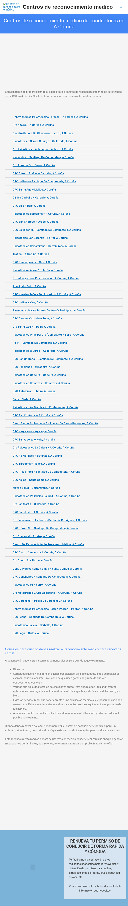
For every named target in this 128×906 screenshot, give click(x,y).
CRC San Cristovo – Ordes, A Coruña (35, 221)
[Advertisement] (64, 58)
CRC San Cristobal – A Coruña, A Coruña (38, 415)
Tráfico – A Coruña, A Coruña (31, 254)
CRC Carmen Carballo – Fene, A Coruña (37, 318)
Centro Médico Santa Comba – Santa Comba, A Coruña (47, 568)
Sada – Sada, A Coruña (27, 399)
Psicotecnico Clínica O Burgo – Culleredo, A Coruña (45, 141)
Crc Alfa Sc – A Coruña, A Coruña (33, 125)
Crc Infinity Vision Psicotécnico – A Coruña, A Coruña (46, 278)
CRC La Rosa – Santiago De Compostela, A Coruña (44, 181)
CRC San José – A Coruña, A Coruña (35, 512)
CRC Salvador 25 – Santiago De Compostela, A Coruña (47, 229)
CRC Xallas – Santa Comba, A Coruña (36, 479)
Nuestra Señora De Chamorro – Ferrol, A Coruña (43, 133)
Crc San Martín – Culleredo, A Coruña (36, 504)
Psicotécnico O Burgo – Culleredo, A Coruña (40, 350)
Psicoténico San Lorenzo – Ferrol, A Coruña (40, 237)
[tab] (64, 117)
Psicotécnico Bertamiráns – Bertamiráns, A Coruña (44, 246)
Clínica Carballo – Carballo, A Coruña (35, 197)
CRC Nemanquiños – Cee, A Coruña (35, 262)
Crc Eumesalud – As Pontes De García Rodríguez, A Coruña (50, 520)
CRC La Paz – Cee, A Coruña (30, 302)
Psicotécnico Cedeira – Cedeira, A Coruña (39, 375)
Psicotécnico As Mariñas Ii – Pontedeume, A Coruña (45, 407)
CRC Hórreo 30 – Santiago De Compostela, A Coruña (45, 528)
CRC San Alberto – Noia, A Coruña (34, 439)
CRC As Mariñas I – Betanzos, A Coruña (37, 455)
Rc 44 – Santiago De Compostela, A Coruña (40, 342)
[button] (32, 867)
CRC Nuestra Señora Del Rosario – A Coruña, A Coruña (47, 294)
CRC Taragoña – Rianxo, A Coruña (34, 463)
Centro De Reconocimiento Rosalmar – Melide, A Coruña (48, 544)
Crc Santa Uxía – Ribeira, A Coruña (34, 326)
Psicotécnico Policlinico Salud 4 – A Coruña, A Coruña (46, 496)
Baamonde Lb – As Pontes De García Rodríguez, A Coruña (49, 310)
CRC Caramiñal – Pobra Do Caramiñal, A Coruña (42, 600)
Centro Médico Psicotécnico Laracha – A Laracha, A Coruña (50, 117)
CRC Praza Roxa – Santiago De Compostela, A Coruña (46, 471)
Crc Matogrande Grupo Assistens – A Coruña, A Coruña (47, 592)
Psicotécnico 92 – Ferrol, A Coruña (34, 584)
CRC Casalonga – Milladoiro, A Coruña (36, 367)
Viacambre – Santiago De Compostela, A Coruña (43, 157)
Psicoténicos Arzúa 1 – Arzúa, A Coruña (38, 270)
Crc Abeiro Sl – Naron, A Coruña (32, 560)
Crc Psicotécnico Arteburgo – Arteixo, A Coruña (43, 149)
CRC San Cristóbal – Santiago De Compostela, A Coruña (48, 359)
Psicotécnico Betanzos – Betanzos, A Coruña (41, 383)
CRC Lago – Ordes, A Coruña (31, 633)
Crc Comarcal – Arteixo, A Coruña (34, 536)
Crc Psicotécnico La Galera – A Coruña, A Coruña (43, 447)
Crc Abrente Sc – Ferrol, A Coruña (34, 165)
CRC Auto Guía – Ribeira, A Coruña (34, 391)
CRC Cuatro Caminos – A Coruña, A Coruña (39, 552)
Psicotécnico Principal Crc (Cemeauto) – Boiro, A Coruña (48, 334)
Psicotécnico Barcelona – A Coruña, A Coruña (41, 213)
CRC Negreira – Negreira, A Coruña (34, 431)
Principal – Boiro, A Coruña (29, 286)
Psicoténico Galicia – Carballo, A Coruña (38, 625)
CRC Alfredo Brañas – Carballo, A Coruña (38, 173)
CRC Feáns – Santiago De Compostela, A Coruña (43, 617)
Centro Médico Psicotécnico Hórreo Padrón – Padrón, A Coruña (53, 609)
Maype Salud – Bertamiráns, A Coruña (36, 487)
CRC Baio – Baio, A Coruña (29, 205)
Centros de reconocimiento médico (68, 7)
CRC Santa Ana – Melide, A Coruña (34, 189)
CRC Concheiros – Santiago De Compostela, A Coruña (46, 576)
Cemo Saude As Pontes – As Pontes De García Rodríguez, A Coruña (55, 423)
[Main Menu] (121, 7)
